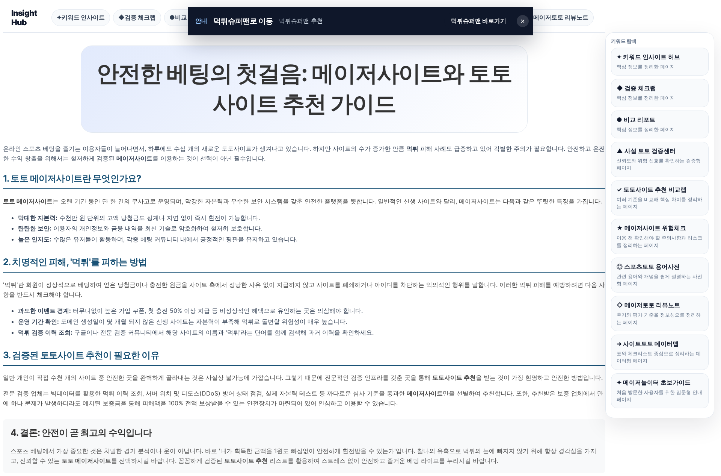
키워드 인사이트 (81, 17)
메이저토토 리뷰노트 (557, 17)
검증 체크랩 (137, 17)
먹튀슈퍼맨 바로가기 (478, 20)
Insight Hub (24, 17)
